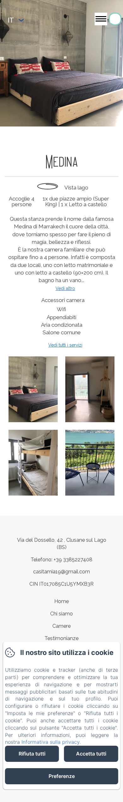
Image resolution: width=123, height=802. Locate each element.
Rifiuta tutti (32, 753)
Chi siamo (61, 614)
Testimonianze (61, 638)
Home (61, 601)
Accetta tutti (91, 753)
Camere (61, 626)
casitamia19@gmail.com (61, 572)
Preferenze (62, 776)
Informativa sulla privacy (50, 742)
